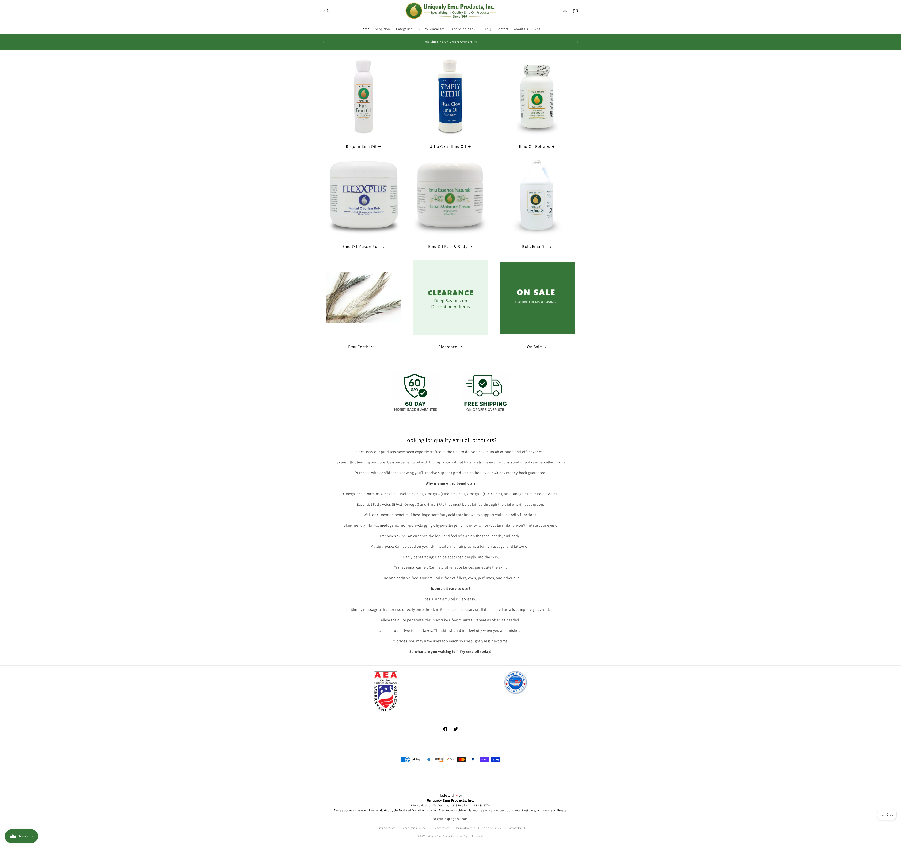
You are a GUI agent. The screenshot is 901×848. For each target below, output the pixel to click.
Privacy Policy (440, 827)
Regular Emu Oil (361, 146)
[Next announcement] (578, 42)
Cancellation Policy (413, 827)
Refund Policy (386, 827)
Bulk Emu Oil (534, 246)
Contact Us (514, 827)
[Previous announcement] (323, 42)
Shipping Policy (491, 827)
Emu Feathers (361, 346)
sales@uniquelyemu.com (450, 819)
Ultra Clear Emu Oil (448, 146)
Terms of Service (465, 827)
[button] (326, 11)
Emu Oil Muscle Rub (361, 246)
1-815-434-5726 (480, 805)
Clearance (447, 346)
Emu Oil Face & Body (447, 246)
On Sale (534, 346)
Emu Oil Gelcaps (534, 146)
